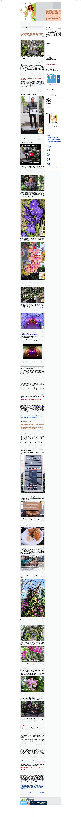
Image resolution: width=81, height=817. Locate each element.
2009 (48, 165)
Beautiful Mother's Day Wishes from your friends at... (54, 142)
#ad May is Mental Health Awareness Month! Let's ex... (54, 140)
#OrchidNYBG (29, 414)
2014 (48, 159)
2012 (48, 162)
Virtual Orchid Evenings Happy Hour (30, 417)
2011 (48, 163)
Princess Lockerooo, (40, 83)
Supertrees (31, 786)
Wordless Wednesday (24, 788)
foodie (37, 785)
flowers (21, 416)
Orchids (21, 417)
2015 (48, 158)
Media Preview (41, 785)
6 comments (42, 784)
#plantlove (29, 784)
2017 (48, 155)
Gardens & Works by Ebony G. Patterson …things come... (53, 138)
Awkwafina (33, 784)
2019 (48, 153)
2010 (48, 164)
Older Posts (42, 792)
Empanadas (22, 785)
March (49, 145)
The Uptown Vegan (26, 572)
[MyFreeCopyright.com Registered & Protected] (53, 168)
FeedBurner (56, 95)
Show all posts (39, 27)
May (49, 136)
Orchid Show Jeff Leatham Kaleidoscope (34, 416)
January (49, 147)
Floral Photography (40, 415)
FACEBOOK (57, 70)
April (49, 143)
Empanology (32, 496)
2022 (48, 149)
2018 (48, 154)
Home (30, 792)
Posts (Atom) (27, 794)
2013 (48, 160)
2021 (48, 150)
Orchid (25, 416)
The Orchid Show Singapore (29, 787)
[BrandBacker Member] (49, 103)
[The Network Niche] (53, 86)
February (49, 146)
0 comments (42, 414)
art (32, 415)
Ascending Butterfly (25, 3)
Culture (35, 415)
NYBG (21, 786)
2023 (48, 135)
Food (34, 785)
